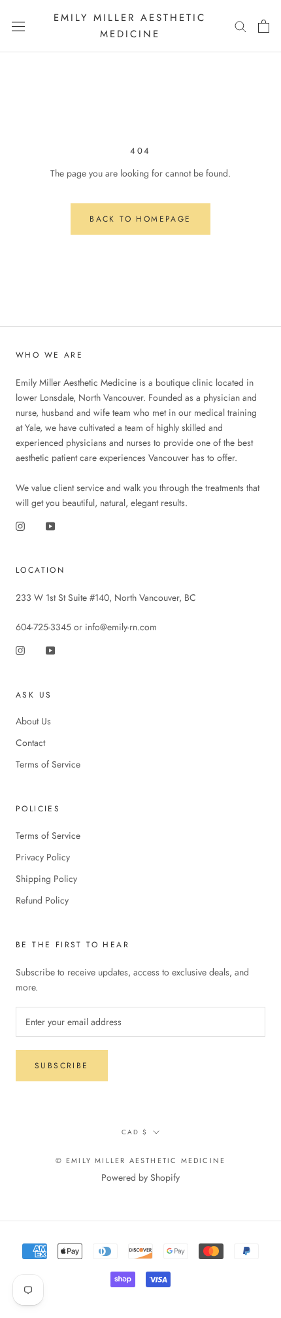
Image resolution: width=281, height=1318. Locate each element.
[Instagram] (20, 525)
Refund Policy (42, 900)
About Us (33, 721)
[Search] (240, 25)
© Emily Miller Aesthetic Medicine (141, 1160)
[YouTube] (50, 525)
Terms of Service (48, 764)
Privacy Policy (43, 857)
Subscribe (62, 1066)
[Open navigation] (18, 26)
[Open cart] (263, 26)
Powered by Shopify (140, 1177)
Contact (30, 742)
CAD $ (135, 1132)
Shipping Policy (46, 878)
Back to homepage (140, 219)
